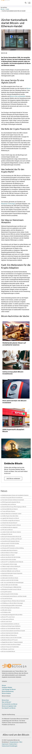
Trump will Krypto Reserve (8, 511)
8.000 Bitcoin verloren (7, 575)
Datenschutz (13, 744)
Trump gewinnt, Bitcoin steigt (9, 564)
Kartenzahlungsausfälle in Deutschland (12, 605)
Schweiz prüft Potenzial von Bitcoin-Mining (13, 548)
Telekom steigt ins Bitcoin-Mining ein (11, 566)
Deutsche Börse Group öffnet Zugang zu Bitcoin (14, 506)
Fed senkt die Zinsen (7, 598)
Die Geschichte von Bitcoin (9, 704)
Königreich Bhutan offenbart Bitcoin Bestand (13, 601)
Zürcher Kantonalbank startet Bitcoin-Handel (13, 630)
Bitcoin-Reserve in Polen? (8, 555)
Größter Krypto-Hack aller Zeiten (10, 516)
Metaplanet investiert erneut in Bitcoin (11, 589)
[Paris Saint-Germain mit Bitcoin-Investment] (17, 393)
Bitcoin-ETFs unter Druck (8, 617)
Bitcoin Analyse (6, 693)
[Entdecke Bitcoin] (16, 461)
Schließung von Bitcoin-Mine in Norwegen (12, 603)
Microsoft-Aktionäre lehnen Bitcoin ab (11, 536)
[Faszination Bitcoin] (14, 666)
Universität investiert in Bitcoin (9, 568)
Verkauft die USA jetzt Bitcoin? (9, 523)
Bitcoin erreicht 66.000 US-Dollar (10, 580)
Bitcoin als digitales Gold (9, 706)
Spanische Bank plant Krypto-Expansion (12, 573)
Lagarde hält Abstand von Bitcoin (10, 518)
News (7, 9)
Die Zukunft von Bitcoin (9, 708)
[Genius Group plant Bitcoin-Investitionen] (17, 364)
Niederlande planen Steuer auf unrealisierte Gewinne (15, 495)
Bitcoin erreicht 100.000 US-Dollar (10, 543)
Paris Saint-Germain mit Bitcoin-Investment (13, 500)
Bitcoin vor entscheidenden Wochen (11, 628)
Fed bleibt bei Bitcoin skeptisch (9, 527)
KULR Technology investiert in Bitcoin (11, 525)
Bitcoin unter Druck (7, 621)
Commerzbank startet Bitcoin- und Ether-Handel (14, 596)
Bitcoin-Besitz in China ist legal (9, 552)
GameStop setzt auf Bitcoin (9, 504)
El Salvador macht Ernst (8, 649)
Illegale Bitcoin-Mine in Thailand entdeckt (12, 642)
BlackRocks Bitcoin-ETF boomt (10, 640)
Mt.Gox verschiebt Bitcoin (8, 651)
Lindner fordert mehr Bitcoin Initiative (11, 532)
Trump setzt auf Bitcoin (8, 619)
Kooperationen (14, 742)
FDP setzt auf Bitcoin (7, 529)
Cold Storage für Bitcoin (9, 689)
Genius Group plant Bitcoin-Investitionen (12, 497)
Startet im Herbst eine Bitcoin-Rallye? (11, 644)
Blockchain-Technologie (8, 204)
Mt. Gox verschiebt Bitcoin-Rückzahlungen (12, 582)
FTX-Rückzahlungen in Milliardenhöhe (11, 587)
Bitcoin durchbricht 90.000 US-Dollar (11, 557)
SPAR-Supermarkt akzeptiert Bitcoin (11, 502)
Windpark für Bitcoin (7, 534)
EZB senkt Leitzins (6, 610)
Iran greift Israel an (7, 591)
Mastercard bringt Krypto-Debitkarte (11, 626)
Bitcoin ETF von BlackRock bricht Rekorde (12, 562)
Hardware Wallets (7, 687)
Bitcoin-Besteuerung (7, 691)
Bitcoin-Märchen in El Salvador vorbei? (11, 513)
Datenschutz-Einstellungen (9, 746)
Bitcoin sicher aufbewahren (18, 96)
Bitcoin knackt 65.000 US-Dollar (10, 594)
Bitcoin (2, 9)
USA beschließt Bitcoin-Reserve (10, 509)
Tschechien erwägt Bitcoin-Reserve (11, 520)
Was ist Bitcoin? (6, 702)
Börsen (4, 685)
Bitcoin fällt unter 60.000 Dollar (10, 585)
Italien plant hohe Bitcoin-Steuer (10, 578)
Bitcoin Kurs (5, 700)
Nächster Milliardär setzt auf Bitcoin (11, 571)
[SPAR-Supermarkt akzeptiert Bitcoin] (17, 422)
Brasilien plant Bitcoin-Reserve (9, 550)
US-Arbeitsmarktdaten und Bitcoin (10, 624)
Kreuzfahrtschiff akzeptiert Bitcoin (10, 541)
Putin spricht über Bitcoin (8, 546)
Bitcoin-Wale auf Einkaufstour (9, 635)
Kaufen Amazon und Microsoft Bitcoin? (12, 539)
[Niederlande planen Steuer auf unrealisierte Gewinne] (17, 335)
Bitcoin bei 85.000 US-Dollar (9, 559)
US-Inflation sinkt (6, 612)
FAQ (20, 742)
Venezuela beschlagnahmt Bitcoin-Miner (12, 614)
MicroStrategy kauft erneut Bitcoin (10, 608)
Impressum (5, 744)
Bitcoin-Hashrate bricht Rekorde (10, 633)
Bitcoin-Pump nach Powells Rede (10, 647)
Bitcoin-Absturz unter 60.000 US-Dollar (12, 637)
